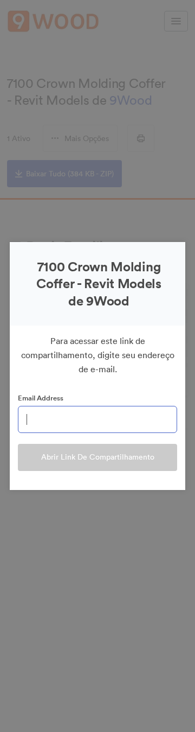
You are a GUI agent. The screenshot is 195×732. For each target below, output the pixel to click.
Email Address (40, 398)
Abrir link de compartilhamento (97, 457)
